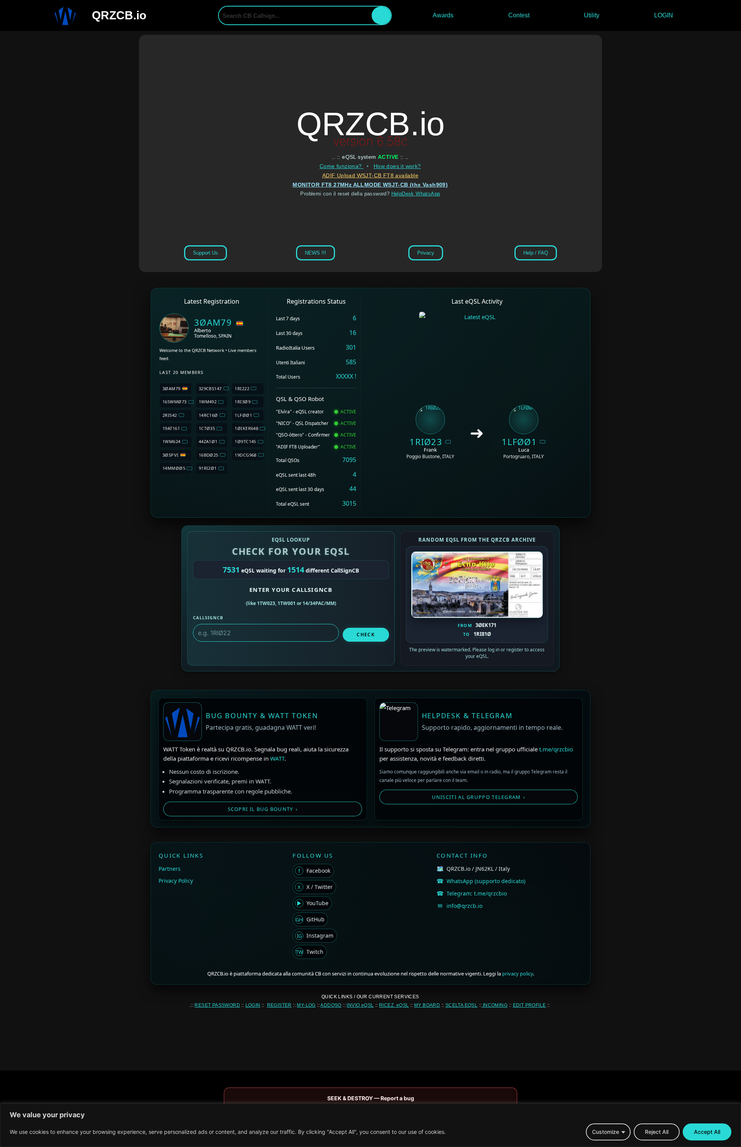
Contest (519, 15)
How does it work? (397, 166)
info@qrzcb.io (464, 905)
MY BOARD (427, 1005)
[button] (445, 15)
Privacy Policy (176, 880)
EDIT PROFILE (529, 1005)
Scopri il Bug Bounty (263, 808)
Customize (605, 1131)
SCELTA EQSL (461, 1005)
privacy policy (517, 973)
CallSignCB (208, 617)
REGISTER (279, 1005)
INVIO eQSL (360, 1005)
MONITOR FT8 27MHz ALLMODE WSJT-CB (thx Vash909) (370, 185)
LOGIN (663, 15)
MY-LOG (306, 1005)
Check (366, 634)
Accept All (707, 1131)
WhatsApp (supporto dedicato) (486, 881)
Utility (591, 15)
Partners (170, 868)
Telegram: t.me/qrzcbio (477, 893)
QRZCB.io (119, 15)
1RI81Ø (482, 633)
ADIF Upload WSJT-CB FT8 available (370, 175)
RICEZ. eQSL (394, 1005)
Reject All (656, 1131)
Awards (443, 15)
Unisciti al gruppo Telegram (478, 797)
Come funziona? (342, 166)
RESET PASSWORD (217, 1005)
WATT (277, 758)
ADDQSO (330, 1005)
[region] (370, 1125)
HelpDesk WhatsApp (415, 194)
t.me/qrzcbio (556, 749)
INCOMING (494, 1005)
